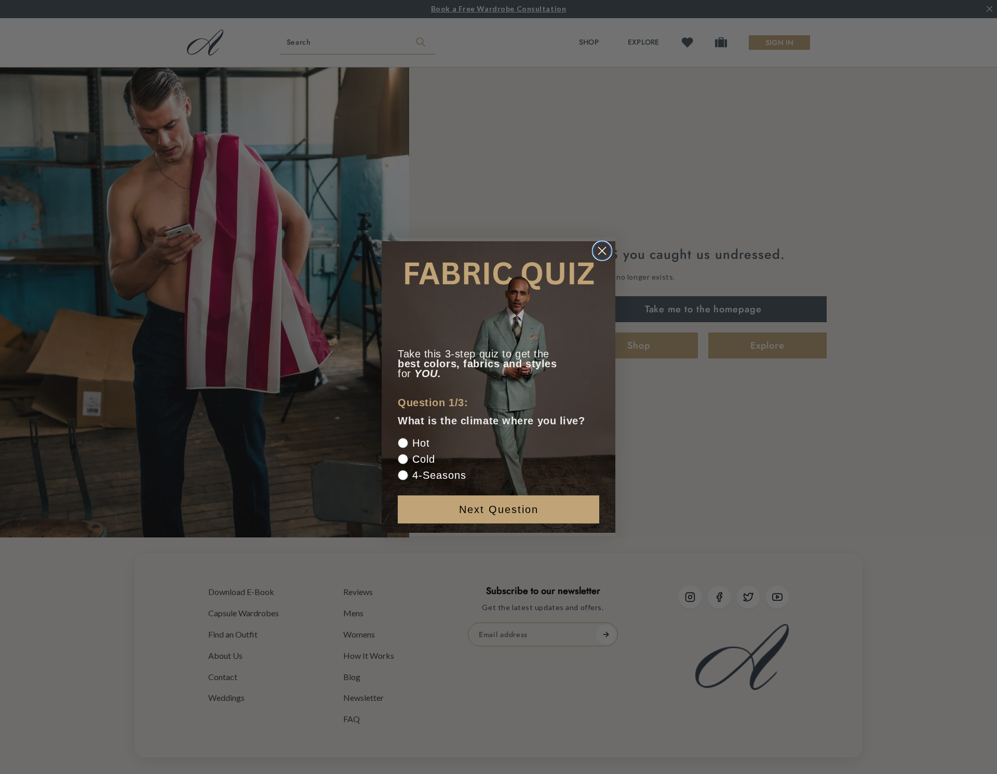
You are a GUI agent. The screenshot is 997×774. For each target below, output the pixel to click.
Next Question (498, 509)
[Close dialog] (602, 251)
